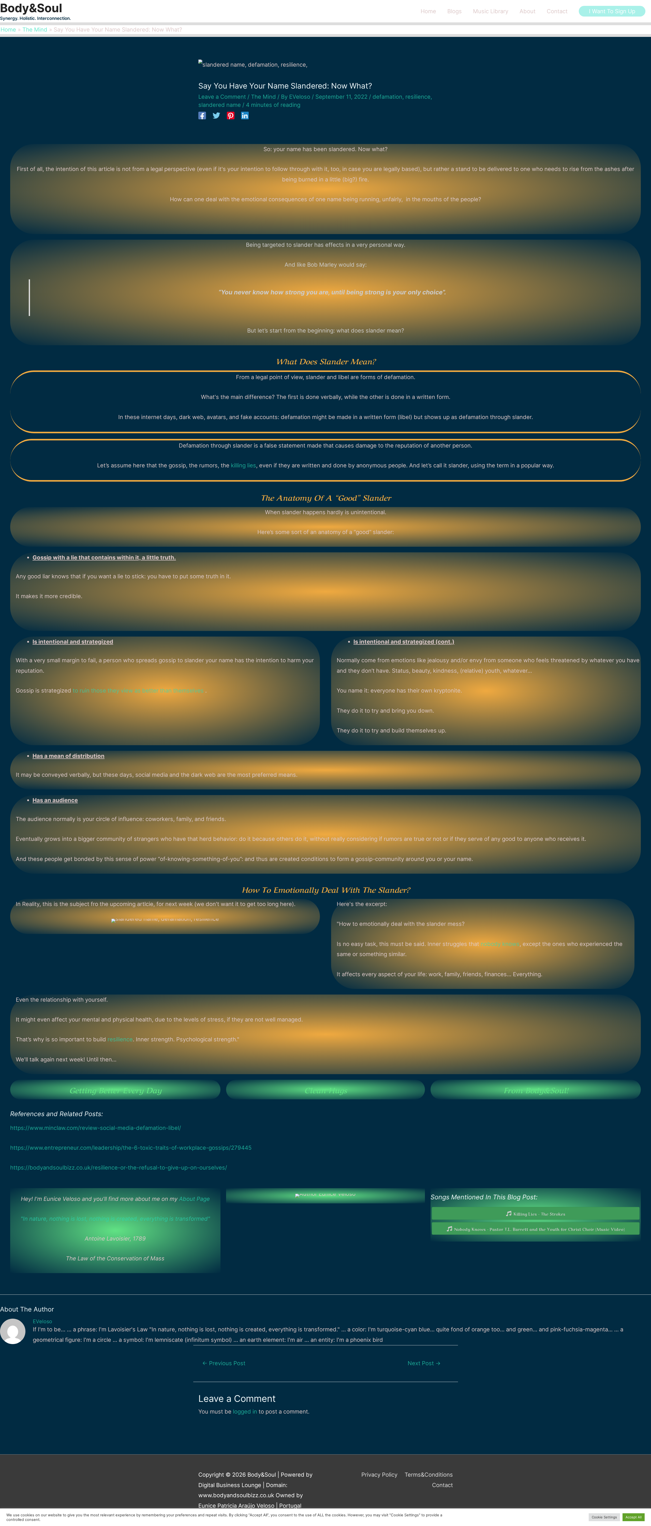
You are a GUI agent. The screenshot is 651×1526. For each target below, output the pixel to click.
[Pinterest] (230, 116)
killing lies (243, 465)
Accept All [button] (634, 1517)
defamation (387, 96)
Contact (442, 1485)
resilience (418, 96)
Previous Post (223, 1363)
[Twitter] (216, 116)
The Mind (263, 96)
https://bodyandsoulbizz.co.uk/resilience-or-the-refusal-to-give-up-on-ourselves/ (118, 1167)
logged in (245, 1411)
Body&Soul (31, 8)
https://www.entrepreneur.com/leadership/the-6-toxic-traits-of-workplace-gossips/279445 (130, 1147)
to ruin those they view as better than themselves (139, 690)
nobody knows (500, 944)
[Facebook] (202, 116)
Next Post (424, 1363)
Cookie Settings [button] (604, 1517)
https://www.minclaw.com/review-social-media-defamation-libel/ (95, 1128)
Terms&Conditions (429, 1474)
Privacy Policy (379, 1474)
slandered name (219, 105)
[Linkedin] (245, 116)
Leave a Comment (222, 96)
